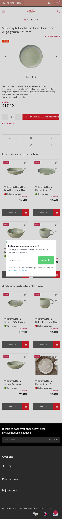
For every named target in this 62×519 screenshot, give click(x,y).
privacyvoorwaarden (17, 270)
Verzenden (46, 260)
